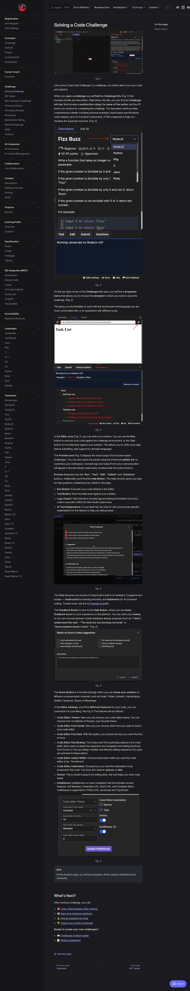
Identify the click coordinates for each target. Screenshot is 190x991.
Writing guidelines (71, 940)
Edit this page (64, 954)
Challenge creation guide (75, 935)
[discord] (177, 7)
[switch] (168, 7)
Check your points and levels (77, 923)
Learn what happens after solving (79, 908)
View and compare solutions (76, 913)
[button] (22, 18)
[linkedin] (183, 7)
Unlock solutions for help (74, 918)
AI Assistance (94, 603)
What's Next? (161, 29)
